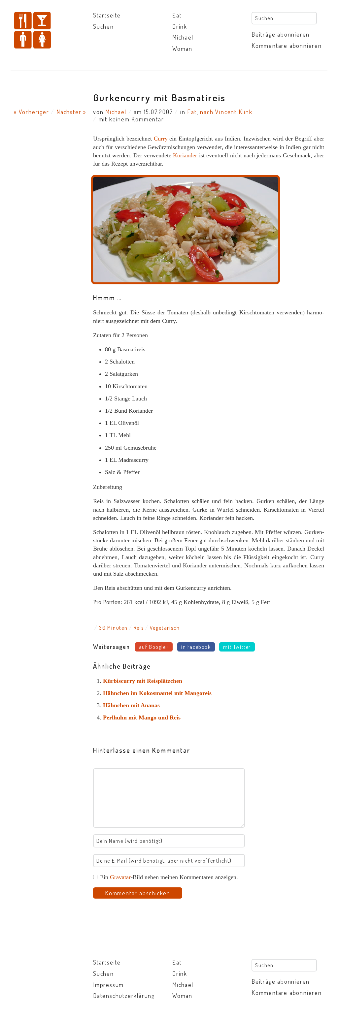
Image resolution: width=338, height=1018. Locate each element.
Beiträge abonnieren (281, 34)
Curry (161, 138)
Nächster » (71, 111)
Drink (179, 26)
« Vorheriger (31, 111)
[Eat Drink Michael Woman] (50, 31)
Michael (182, 37)
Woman (182, 48)
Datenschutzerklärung (124, 995)
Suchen (103, 26)
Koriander (185, 155)
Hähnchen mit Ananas (131, 705)
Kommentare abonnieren (287, 45)
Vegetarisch (165, 627)
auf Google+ (154, 647)
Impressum (108, 984)
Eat (177, 15)
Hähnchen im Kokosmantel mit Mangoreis (157, 693)
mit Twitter (237, 647)
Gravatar (120, 877)
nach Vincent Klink (226, 111)
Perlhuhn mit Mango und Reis (142, 717)
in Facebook (196, 647)
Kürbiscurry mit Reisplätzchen (142, 681)
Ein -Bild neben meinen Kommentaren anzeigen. (169, 877)
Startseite (107, 15)
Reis (139, 627)
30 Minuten (113, 627)
